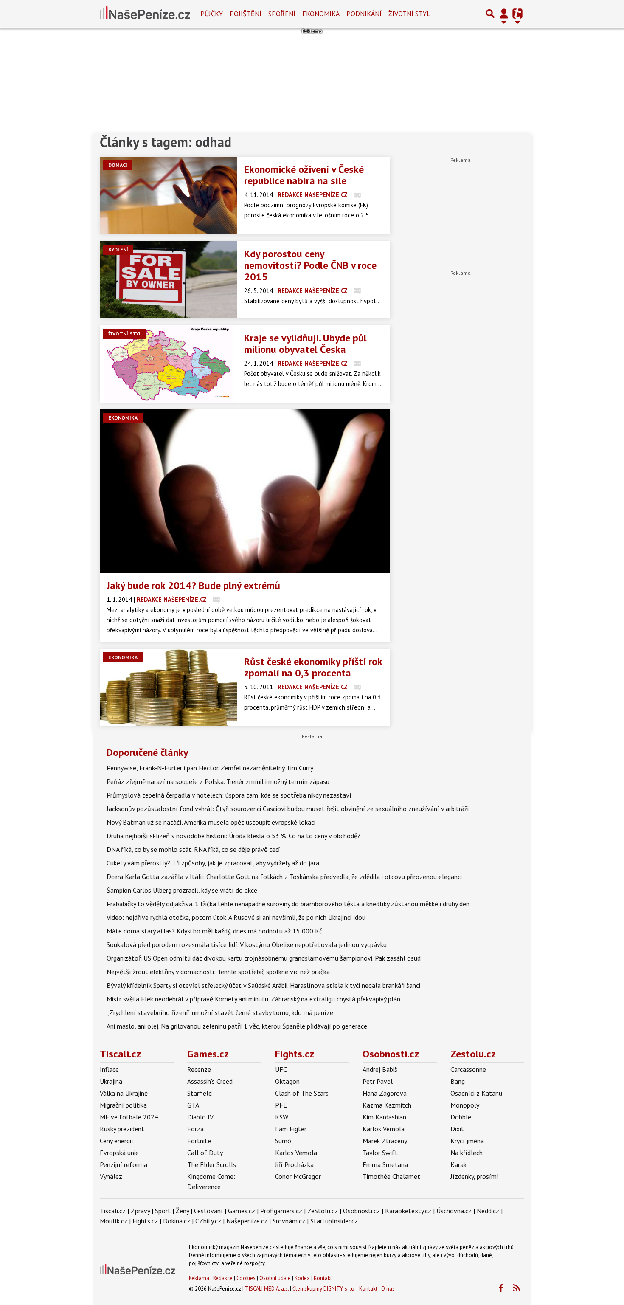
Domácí (117, 165)
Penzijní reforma (123, 1164)
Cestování (208, 1210)
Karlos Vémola (296, 1152)
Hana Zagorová (385, 1093)
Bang (457, 1081)
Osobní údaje (275, 1278)
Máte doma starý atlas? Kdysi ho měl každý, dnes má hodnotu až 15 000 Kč (214, 931)
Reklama (199, 1278)
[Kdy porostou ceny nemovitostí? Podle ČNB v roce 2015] (168, 279)
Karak (458, 1164)
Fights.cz (294, 1053)
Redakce (223, 1278)
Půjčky (211, 13)
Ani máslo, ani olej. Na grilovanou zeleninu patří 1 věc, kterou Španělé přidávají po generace (237, 1026)
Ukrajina (111, 1081)
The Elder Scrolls (211, 1164)
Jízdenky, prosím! (474, 1176)
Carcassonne (468, 1069)
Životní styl (409, 13)
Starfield (199, 1093)
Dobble (460, 1117)
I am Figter (290, 1129)
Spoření (281, 13)
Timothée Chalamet (391, 1176)
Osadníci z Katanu (476, 1093)
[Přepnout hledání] (490, 13)
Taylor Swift (380, 1152)
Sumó (283, 1140)
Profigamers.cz (281, 1210)
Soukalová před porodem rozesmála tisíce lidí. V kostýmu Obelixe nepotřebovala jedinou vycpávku (247, 944)
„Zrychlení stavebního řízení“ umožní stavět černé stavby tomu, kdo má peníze (220, 1012)
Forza (195, 1129)
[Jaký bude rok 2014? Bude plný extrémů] (245, 491)
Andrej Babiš (380, 1069)
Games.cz (208, 1053)
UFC (281, 1069)
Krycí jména (467, 1140)
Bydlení (118, 249)
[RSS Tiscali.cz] (516, 1288)
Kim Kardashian (384, 1117)
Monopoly (464, 1105)
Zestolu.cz (473, 1053)
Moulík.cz (113, 1221)
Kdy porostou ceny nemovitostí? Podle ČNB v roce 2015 (310, 265)
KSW (281, 1117)
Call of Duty (205, 1152)
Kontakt (323, 1278)
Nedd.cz (488, 1210)
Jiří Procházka (294, 1164)
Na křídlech (466, 1152)
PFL (281, 1105)
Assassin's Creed (210, 1081)
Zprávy (140, 1210)
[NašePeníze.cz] (145, 13)
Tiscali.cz (120, 1053)
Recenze (199, 1069)
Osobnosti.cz (391, 1053)
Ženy (182, 1210)
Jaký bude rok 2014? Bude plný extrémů (193, 585)
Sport (163, 1210)
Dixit (457, 1129)
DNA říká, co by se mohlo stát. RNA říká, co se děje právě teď (193, 849)
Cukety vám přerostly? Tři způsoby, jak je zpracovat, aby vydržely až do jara (213, 863)
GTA (193, 1105)
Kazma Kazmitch (387, 1105)
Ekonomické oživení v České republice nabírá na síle (304, 175)
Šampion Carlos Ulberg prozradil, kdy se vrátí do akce (182, 890)
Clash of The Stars (302, 1093)
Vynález (111, 1176)
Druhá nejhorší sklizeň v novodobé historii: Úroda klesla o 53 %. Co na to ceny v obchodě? (233, 835)
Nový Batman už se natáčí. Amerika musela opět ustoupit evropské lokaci (211, 822)
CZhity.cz (208, 1221)
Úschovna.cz (454, 1210)
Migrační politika (123, 1105)
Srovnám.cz (289, 1221)
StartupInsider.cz (334, 1221)
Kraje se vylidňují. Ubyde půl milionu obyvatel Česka (305, 343)
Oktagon (287, 1081)
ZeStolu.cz (322, 1210)
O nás (388, 1288)
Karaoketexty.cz (408, 1210)
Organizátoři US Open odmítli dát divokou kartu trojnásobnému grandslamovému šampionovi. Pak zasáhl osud (264, 958)
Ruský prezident (122, 1129)
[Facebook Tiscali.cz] (500, 1288)
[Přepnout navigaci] (504, 13)
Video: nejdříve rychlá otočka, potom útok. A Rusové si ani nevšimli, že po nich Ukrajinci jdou (236, 917)
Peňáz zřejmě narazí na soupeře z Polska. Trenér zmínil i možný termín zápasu (218, 781)
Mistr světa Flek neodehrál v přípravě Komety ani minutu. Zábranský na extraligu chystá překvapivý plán (253, 999)
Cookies (246, 1278)
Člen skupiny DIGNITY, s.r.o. (323, 1288)
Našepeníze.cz (246, 1221)
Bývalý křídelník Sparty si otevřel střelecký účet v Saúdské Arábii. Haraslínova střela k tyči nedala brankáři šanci (263, 985)
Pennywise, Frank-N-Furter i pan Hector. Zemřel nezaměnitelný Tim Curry (210, 768)
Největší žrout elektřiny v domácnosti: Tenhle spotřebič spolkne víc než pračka (218, 971)
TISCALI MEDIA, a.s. (267, 1288)
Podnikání (364, 13)
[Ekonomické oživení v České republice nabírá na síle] (168, 195)
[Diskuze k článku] (357, 195)
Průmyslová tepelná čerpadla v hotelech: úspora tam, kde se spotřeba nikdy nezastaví (229, 795)
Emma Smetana (385, 1164)
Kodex (303, 1278)
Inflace (109, 1069)
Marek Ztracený (385, 1140)
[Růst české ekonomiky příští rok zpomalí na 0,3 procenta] (168, 687)
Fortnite (199, 1140)
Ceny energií (116, 1140)
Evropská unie (119, 1152)
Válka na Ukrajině (124, 1093)
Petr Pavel (378, 1081)
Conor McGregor (298, 1176)
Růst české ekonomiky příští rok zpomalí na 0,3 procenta (313, 667)
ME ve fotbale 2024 (129, 1117)
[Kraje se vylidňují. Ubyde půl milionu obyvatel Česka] (168, 364)
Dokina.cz (176, 1221)
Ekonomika (321, 13)
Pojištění (245, 13)
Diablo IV (200, 1117)
